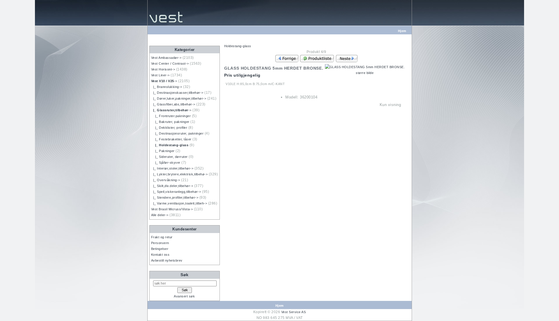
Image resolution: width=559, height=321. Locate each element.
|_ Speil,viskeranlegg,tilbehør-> (176, 191)
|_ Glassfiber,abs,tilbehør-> (173, 104)
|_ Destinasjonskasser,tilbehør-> (177, 92)
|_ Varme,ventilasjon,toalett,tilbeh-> (179, 203)
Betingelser (160, 249)
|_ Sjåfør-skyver (166, 162)
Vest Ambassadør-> (166, 57)
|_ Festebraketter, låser (171, 139)
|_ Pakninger (163, 151)
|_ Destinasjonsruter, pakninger (177, 133)
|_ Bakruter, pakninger (170, 122)
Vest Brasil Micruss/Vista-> (172, 209)
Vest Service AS (293, 312)
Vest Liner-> (160, 75)
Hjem (402, 31)
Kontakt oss (160, 254)
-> (164, 81)
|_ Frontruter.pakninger (171, 116)
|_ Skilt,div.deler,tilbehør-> (172, 186)
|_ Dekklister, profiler (169, 127)
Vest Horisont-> (163, 69)
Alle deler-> (160, 215)
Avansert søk (184, 296)
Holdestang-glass (237, 46)
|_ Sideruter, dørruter (169, 156)
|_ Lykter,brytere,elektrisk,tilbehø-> (179, 174)
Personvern (160, 243)
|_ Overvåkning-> (165, 180)
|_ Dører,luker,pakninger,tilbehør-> (178, 98)
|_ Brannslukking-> (166, 87)
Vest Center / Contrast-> (170, 63)
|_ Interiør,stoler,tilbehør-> (172, 168)
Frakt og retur (162, 237)
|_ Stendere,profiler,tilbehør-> (175, 197)
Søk (185, 274)
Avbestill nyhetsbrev (167, 260)
